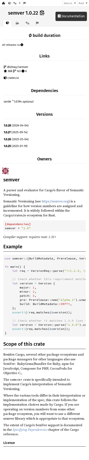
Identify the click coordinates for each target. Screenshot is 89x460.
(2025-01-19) (16, 146)
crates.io (13, 78)
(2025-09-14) (16, 132)
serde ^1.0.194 (18, 101)
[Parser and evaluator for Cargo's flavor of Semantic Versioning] (9, 3)
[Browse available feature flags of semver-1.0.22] (24, 3)
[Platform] (17, 3)
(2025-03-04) (16, 139)
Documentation (73, 16)
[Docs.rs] (3, 3)
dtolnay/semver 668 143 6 (17, 69)
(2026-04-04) (16, 125)
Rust (81, 3)
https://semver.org (55, 201)
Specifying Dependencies (30, 429)
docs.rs (68, 3)
